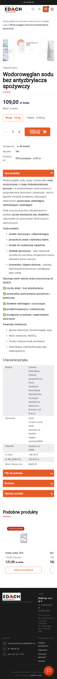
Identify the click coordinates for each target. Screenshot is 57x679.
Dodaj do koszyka (35, 132)
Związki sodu (10, 68)
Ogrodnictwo (35, 394)
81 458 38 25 (29, 2)
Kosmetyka (34, 390)
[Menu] (52, 9)
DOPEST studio (36, 675)
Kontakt (41, 661)
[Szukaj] (33, 9)
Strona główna (10, 21)
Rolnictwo (34, 405)
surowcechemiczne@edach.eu (21, 643)
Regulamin (42, 650)
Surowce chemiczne (29, 21)
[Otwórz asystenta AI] (48, 670)
